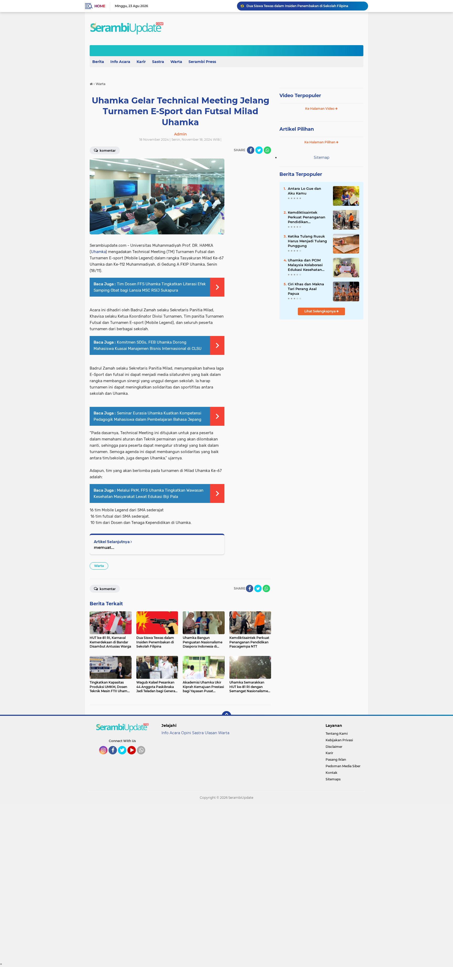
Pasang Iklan (336, 759)
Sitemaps (333, 779)
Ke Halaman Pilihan (320, 142)
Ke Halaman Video (320, 109)
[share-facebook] (250, 150)
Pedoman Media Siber (343, 766)
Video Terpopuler (300, 95)
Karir (141, 61)
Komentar (107, 151)
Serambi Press (202, 61)
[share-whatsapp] (267, 150)
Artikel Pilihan (296, 129)
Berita (98, 61)
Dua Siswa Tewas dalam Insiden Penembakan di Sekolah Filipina (297, 6)
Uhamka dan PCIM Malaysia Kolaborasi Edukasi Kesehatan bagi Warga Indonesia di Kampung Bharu (307, 265)
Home (99, 6)
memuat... (104, 547)
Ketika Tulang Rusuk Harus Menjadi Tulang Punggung (307, 241)
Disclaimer (334, 747)
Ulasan (211, 732)
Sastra (158, 61)
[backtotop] (226, 716)
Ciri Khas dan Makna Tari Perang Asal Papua (306, 289)
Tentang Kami (337, 733)
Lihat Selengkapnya (320, 311)
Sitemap (321, 157)
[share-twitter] (259, 150)
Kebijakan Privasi (339, 740)
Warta (176, 61)
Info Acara (120, 61)
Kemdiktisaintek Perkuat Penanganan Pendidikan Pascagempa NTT (306, 217)
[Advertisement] (157, 883)
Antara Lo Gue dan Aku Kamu (304, 190)
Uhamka (98, 251)
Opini (186, 732)
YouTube (135, 756)
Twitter (124, 756)
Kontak (331, 773)
